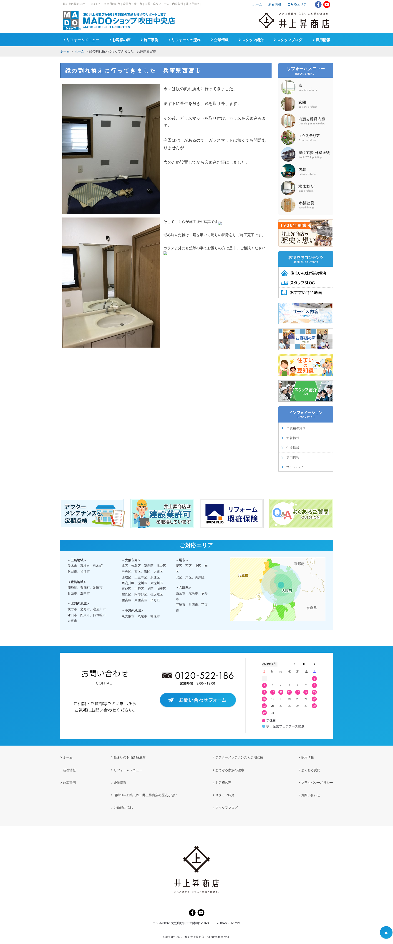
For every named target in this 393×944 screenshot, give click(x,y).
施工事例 (151, 40)
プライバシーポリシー (317, 782)
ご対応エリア (297, 4)
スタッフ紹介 (253, 40)
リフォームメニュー (82, 40)
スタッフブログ (289, 40)
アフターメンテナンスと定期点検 (239, 757)
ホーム (65, 51)
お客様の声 (121, 40)
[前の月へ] (294, 664)
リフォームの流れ (186, 40)
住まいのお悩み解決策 (130, 757)
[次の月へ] (314, 664)
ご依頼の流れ (123, 807)
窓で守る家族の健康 (229, 770)
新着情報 (274, 4)
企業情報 (221, 40)
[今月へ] (304, 664)
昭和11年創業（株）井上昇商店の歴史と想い (145, 795)
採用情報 (323, 40)
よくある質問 (310, 770)
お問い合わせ (310, 795)
